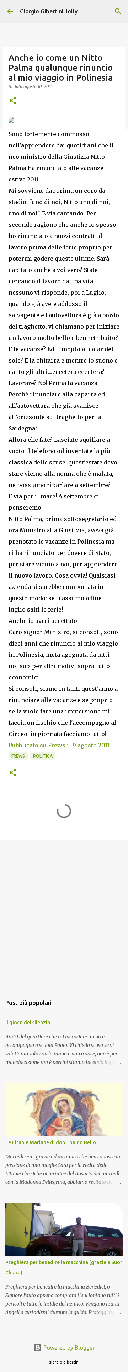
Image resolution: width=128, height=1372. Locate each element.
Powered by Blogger (68, 1347)
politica (43, 756)
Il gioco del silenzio (27, 1022)
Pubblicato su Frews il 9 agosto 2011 (59, 745)
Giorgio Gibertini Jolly (49, 11)
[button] (13, 101)
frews (18, 756)
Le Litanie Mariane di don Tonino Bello (50, 1142)
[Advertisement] (64, 914)
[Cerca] (118, 11)
